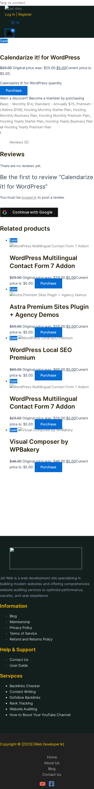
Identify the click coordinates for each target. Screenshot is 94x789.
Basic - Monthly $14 (16, 104)
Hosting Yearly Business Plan (69, 121)
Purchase (14, 90)
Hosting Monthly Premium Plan (64, 115)
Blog (13, 616)
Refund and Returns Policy (31, 639)
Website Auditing (23, 709)
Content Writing (23, 692)
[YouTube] (43, 785)
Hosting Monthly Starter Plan (47, 110)
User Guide (19, 665)
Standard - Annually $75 (54, 104)
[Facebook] (51, 785)
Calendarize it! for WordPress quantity (31, 83)
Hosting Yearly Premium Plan (27, 127)
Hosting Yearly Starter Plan (22, 121)
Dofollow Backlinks (25, 697)
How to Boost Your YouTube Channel (40, 715)
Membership (20, 622)
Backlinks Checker (25, 686)
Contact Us (19, 660)
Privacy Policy (21, 628)
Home (52, 757)
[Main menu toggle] (15, 23)
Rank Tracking (21, 703)
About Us (52, 763)
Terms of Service (23, 633)
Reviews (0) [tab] (19, 142)
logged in (29, 197)
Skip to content (12, 3)
